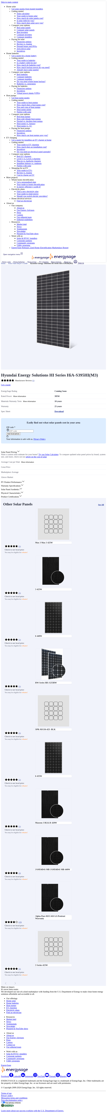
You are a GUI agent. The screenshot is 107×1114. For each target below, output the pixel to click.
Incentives (21, 51)
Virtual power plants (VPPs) (28, 93)
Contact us (10, 1045)
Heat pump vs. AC (24, 126)
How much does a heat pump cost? (31, 105)
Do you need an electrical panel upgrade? (34, 152)
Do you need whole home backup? (31, 81)
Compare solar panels (25, 30)
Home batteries (19, 262)
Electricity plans (12, 1010)
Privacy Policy (40, 439)
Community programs (26, 243)
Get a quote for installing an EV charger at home (31, 140)
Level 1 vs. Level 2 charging (28, 159)
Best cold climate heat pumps (29, 119)
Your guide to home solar (27, 16)
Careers (20, 215)
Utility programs (23, 245)
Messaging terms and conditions (14, 1098)
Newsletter (21, 231)
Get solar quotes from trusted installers (27, 9)
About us (20, 208)
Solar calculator (23, 13)
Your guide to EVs (24, 170)
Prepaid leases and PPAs (27, 46)
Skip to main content (9, 2)
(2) (20, 873)
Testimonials (22, 229)
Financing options (24, 42)
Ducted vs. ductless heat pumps (30, 121)
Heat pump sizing (24, 109)
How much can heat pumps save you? (32, 135)
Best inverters (22, 32)
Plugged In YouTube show (28, 234)
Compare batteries (24, 77)
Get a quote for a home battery (24, 56)
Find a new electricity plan (27, 191)
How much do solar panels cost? (30, 18)
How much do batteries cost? (29, 65)
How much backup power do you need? (33, 67)
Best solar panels (24, 28)
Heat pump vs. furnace (26, 124)
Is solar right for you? (25, 21)
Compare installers (24, 37)
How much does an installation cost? (32, 147)
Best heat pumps (23, 116)
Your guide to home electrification (31, 184)
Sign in (81, 263)
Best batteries (22, 74)
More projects (56, 262)
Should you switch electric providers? (32, 196)
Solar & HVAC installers (27, 238)
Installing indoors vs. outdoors (29, 163)
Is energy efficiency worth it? (29, 187)
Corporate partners (24, 241)
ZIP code (10, 427)
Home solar (6, 262)
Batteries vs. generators (26, 84)
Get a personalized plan (26, 182)
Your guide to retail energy (28, 194)
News (19, 227)
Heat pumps (32, 262)
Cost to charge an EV (25, 175)
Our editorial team (24, 217)
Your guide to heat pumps (27, 102)
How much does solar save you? (30, 23)
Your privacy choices (13, 1103)
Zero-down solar (23, 49)
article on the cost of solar (36, 457)
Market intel (22, 224)
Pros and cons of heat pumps (28, 107)
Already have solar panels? (28, 70)
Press (19, 212)
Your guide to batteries (26, 60)
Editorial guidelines (25, 219)
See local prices (13, 434)
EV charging (43, 262)
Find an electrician (24, 201)
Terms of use (6, 1093)
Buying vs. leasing (24, 44)
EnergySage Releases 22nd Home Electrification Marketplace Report (39, 248)
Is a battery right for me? (27, 63)
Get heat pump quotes (20, 98)
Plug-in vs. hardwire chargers (29, 161)
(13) (20, 922)
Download (59, 411)
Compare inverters (24, 35)
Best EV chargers (24, 156)
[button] (10, 452)
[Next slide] (15, 983)
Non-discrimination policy (12, 1100)
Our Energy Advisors (25, 210)
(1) (33, 381)
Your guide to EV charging (28, 145)
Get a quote (6, 385)
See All (101, 505)
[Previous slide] (5, 983)
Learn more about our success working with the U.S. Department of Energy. (32, 1111)
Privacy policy (7, 1095)
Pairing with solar (24, 112)
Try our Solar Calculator (48, 454)
